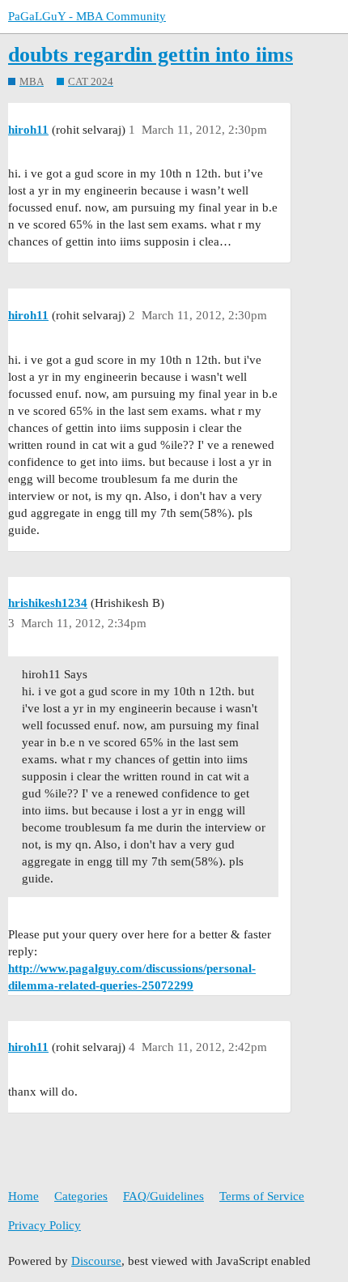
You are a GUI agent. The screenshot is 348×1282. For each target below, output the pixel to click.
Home (23, 1196)
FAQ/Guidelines (163, 1196)
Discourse (96, 1260)
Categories (81, 1196)
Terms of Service (261, 1196)
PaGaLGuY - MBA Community (87, 16)
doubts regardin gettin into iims (150, 54)
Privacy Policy (44, 1225)
